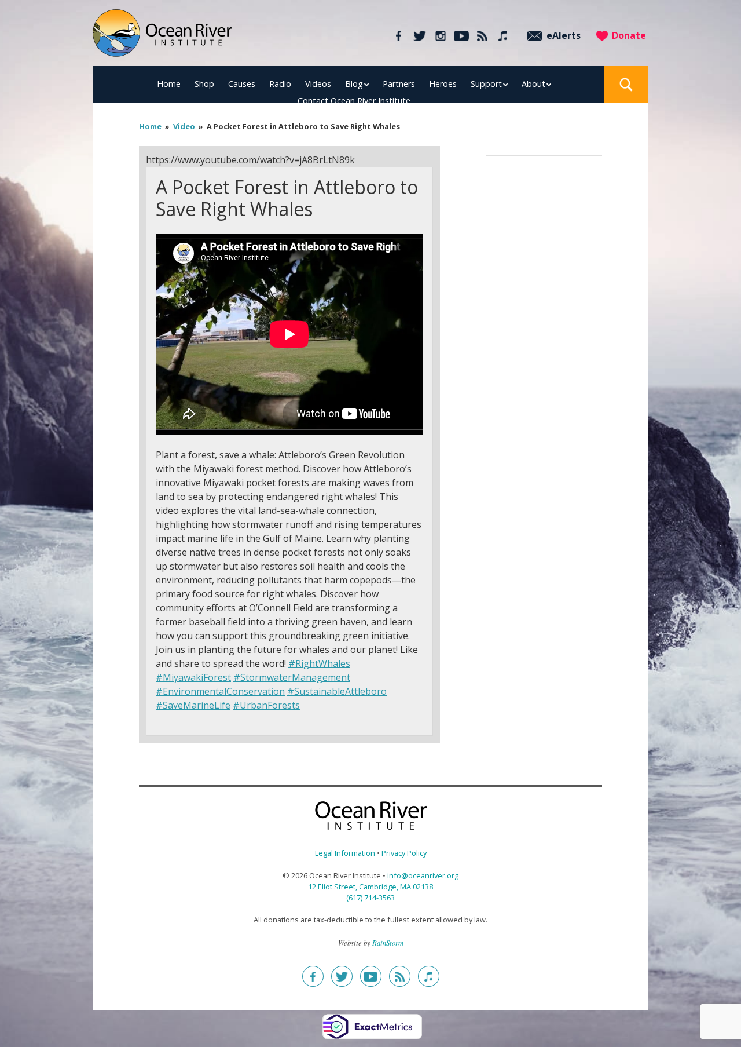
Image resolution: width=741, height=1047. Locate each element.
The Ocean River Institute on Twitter (419, 35)
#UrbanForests (266, 705)
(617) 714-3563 (370, 897)
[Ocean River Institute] (162, 38)
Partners (399, 83)
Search (626, 84)
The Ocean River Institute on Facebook (398, 35)
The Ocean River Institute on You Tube (461, 35)
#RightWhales (319, 663)
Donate (629, 35)
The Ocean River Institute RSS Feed (482, 35)
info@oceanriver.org (422, 875)
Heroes (443, 83)
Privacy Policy (404, 853)
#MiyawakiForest (193, 677)
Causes (241, 83)
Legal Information (345, 853)
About (533, 83)
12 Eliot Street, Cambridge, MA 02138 (370, 886)
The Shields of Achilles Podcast (502, 35)
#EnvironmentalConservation (220, 691)
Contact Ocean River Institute (354, 100)
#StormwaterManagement (291, 677)
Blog (354, 83)
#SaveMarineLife (193, 705)
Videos (318, 83)
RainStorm (387, 942)
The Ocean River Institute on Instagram (440, 35)
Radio (280, 83)
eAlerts (563, 35)
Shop (204, 83)
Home (169, 83)
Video (184, 126)
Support (486, 83)
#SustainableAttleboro (337, 691)
